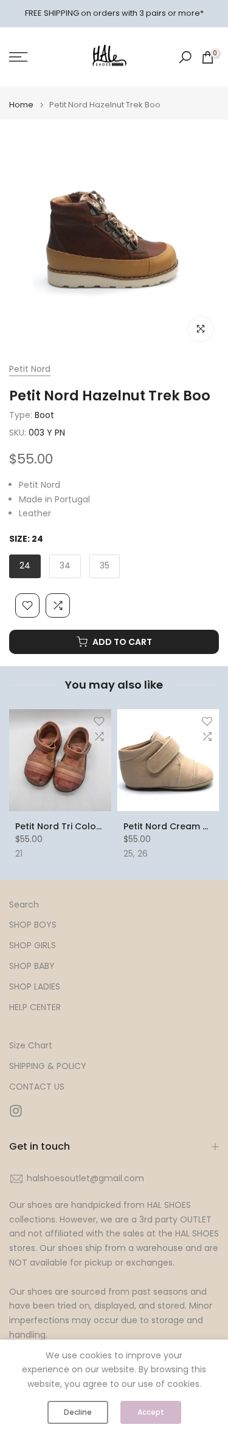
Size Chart (30, 1045)
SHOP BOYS (33, 925)
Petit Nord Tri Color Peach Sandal (89, 826)
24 (24, 565)
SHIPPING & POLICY (47, 1066)
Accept (150, 1412)
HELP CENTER (35, 1007)
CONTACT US (36, 1087)
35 (104, 565)
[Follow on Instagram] (15, 1111)
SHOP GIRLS (32, 945)
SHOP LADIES (34, 987)
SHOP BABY (32, 966)
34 (65, 565)
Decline (78, 1412)
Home (21, 105)
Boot (44, 415)
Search (24, 905)
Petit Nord (29, 369)
